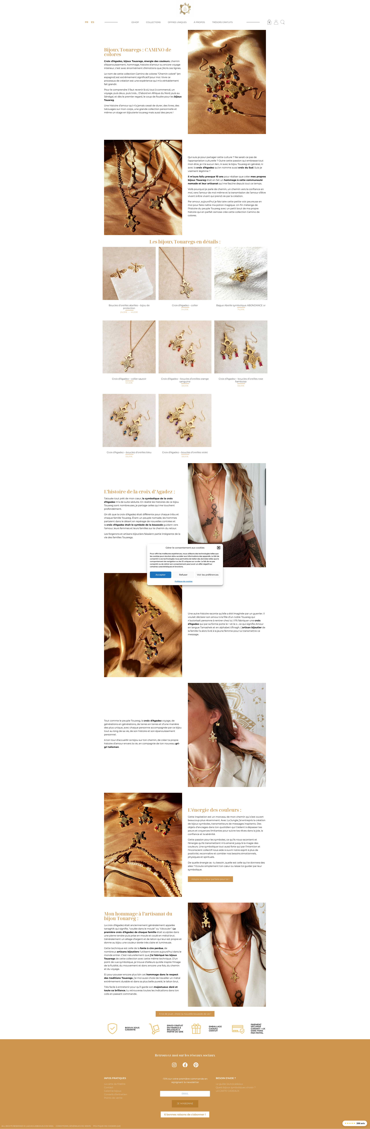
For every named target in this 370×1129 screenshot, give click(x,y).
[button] (218, 547)
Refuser (183, 574)
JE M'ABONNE (185, 1103)
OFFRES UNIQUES (177, 22)
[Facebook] (185, 1065)
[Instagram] (174, 1065)
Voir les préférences (208, 574)
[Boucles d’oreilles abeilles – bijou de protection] (129, 273)
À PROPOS (199, 22)
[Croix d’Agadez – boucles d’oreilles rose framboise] (240, 347)
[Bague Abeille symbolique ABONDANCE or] (240, 273)
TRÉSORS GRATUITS (222, 22)
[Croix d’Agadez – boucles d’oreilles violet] (185, 420)
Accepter (160, 574)
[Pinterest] (196, 1065)
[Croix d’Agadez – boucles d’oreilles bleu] (129, 420)
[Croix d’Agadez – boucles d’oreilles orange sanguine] (185, 347)
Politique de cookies (183, 581)
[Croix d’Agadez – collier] (185, 273)
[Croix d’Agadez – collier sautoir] (129, 347)
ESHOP (135, 22)
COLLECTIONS (153, 22)
